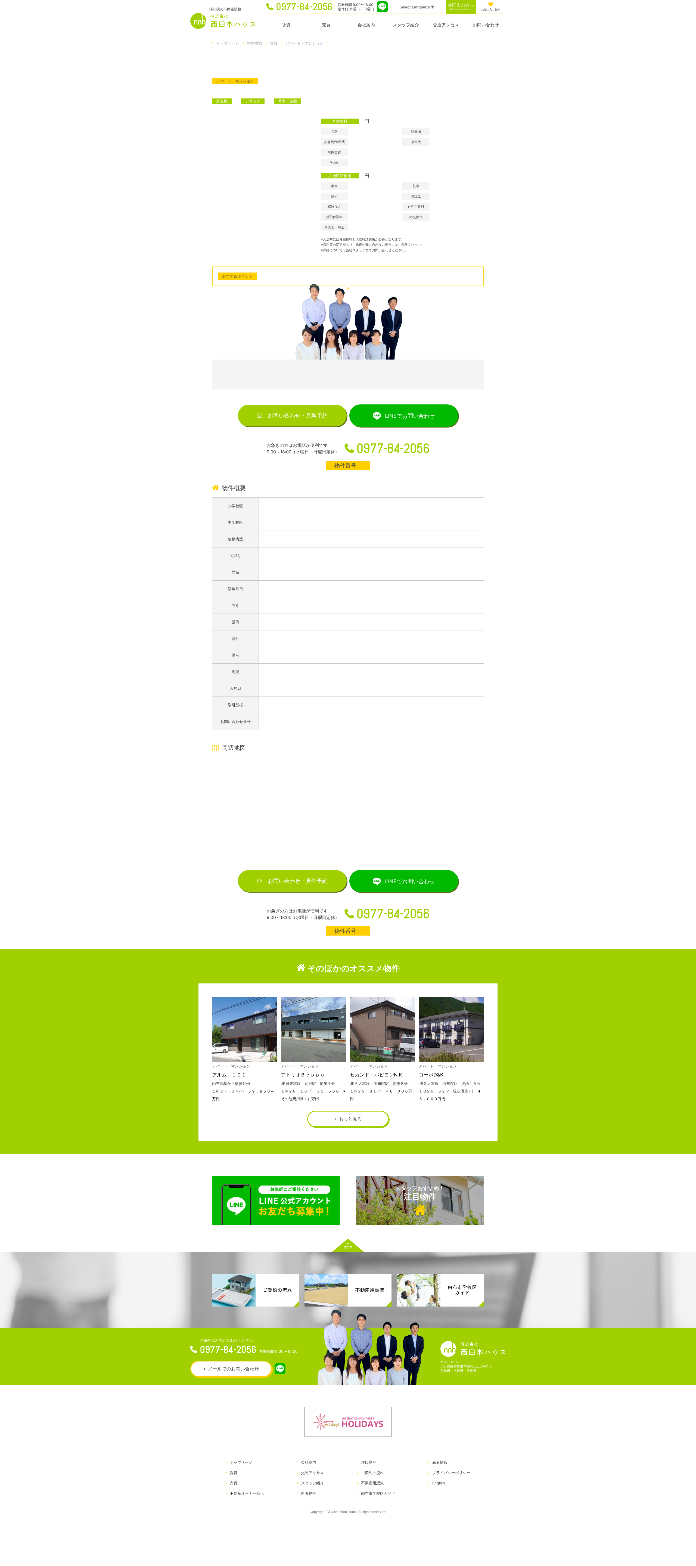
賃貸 (286, 24)
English (438, 1483)
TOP (348, 1247)
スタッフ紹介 (406, 24)
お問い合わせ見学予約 (298, 415)
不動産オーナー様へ (247, 1493)
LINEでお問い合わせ (410, 416)
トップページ (227, 43)
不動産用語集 (372, 1483)
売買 (326, 24)
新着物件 (308, 1493)
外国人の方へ (461, 6)
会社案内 (366, 24)
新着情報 (440, 1462)
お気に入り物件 (490, 9)
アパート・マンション (304, 43)
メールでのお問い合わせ (233, 1369)
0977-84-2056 (304, 7)
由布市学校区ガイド (378, 1493)
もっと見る (350, 1119)
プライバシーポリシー (451, 1472)
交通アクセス (446, 24)
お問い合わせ (486, 24)
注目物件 (420, 1193)
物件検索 (254, 43)
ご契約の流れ (372, 1472)
